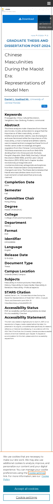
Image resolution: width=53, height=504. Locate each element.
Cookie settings (37, 473)
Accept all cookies (26, 488)
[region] (26, 478)
